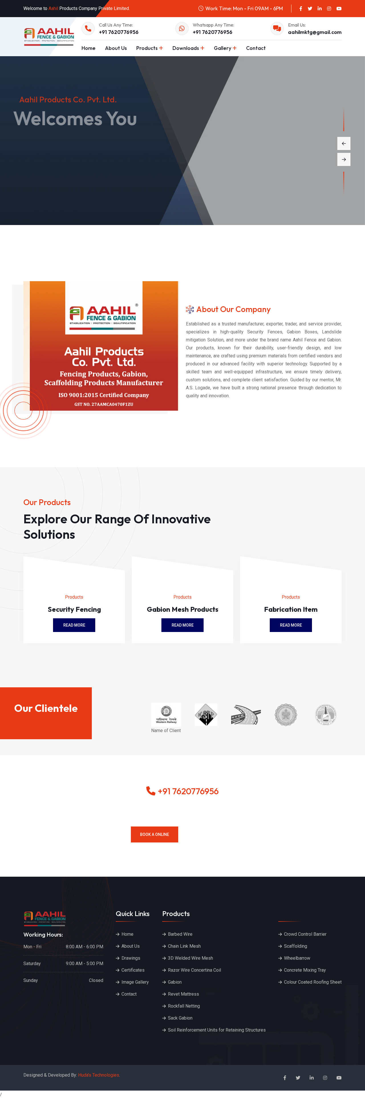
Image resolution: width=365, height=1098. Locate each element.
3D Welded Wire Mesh (190, 958)
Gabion (175, 982)
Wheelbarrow (297, 958)
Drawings (130, 958)
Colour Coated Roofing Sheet (313, 982)
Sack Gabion (180, 1018)
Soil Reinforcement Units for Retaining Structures (217, 1030)
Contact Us (210, 834)
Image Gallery (135, 982)
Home (89, 48)
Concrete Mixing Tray (305, 970)
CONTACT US (102, 174)
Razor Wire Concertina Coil (194, 970)
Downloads (186, 48)
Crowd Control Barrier (305, 934)
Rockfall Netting (184, 1006)
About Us (116, 48)
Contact (256, 48)
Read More (74, 625)
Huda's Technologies (98, 1075)
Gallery (222, 48)
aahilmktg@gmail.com (315, 32)
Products (147, 48)
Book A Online (154, 834)
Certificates (133, 970)
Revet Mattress (183, 994)
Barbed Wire (180, 934)
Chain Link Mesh (184, 946)
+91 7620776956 (119, 32)
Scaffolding (295, 946)
